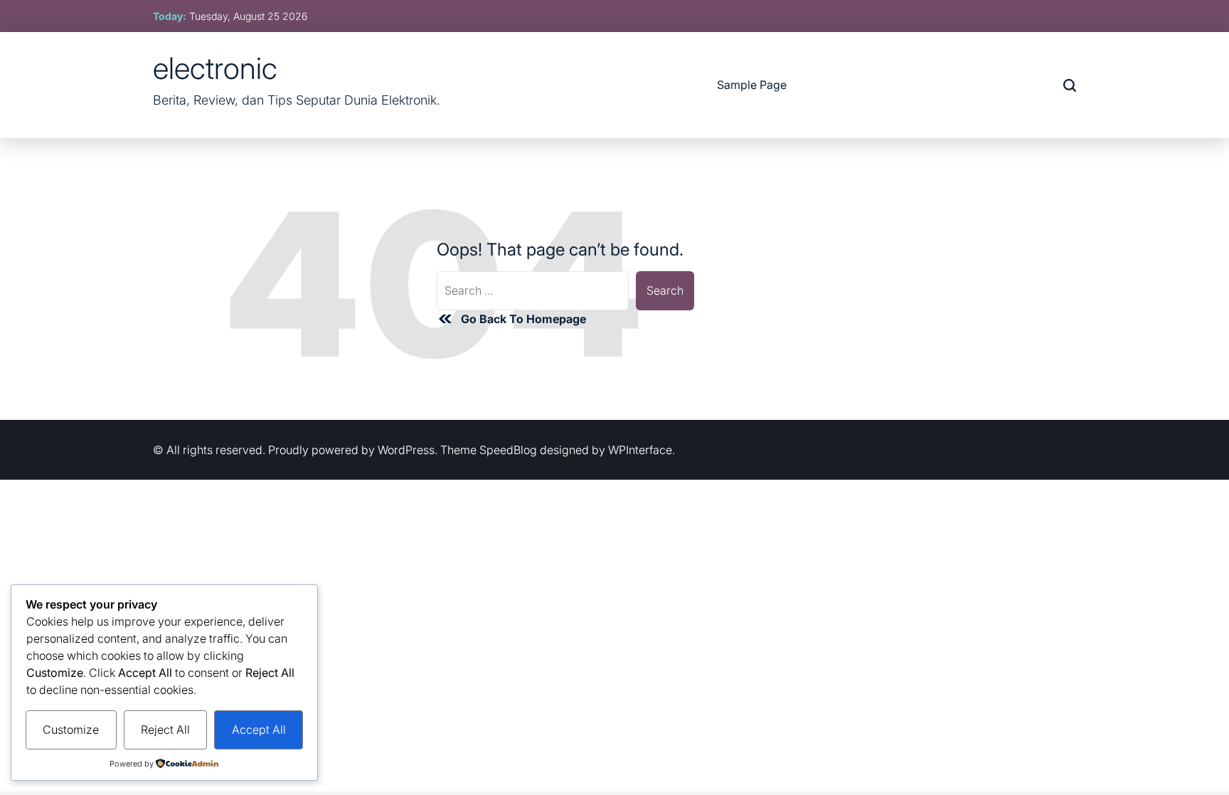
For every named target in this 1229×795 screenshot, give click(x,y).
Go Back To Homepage (523, 319)
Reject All (165, 729)
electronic (215, 68)
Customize (71, 729)
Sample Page (752, 85)
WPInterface (640, 450)
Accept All (259, 729)
